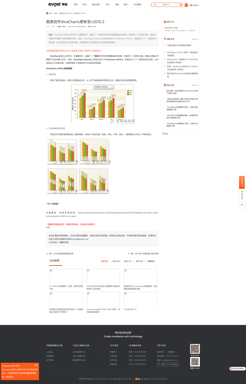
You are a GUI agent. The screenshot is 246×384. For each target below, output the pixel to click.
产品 (84, 4)
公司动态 (113, 356)
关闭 (36, 365)
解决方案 (96, 4)
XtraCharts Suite (171, 28)
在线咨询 (174, 364)
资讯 (55, 13)
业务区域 (113, 360)
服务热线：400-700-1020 (168, 356)
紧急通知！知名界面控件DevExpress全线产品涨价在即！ (182, 92)
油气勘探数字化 (79, 352)
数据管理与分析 (79, 360)
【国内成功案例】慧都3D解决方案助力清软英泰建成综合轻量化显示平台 (182, 100)
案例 (117, 4)
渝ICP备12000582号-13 (124, 379)
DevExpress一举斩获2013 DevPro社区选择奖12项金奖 (182, 61)
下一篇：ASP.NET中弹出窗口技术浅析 (143, 254)
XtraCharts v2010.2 (114, 59)
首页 (76, 4)
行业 (108, 4)
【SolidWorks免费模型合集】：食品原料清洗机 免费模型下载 (182, 116)
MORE (194, 39)
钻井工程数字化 (79, 356)
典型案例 (113, 364)
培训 (126, 4)
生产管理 (49, 360)
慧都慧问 (151, 261)
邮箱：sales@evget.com (167, 360)
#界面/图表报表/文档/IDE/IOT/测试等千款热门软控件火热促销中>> (74, 51)
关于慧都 (137, 4)
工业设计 (49, 352)
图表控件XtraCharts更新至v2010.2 (73, 13)
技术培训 (160, 352)
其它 (53, 26)
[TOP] (242, 205)
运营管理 (49, 356)
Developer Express (82, 59)
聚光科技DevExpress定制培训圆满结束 (182, 75)
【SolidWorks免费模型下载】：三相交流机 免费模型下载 (182, 108)
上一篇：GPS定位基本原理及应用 (59, 254)
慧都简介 (113, 352)
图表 (97, 56)
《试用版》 (55, 204)
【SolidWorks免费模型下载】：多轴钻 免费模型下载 (182, 124)
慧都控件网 (63, 242)
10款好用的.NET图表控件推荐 (179, 45)
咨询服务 (171, 352)
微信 (163, 364)
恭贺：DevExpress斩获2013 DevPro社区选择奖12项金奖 (182, 68)
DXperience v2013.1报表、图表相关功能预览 (182, 53)
